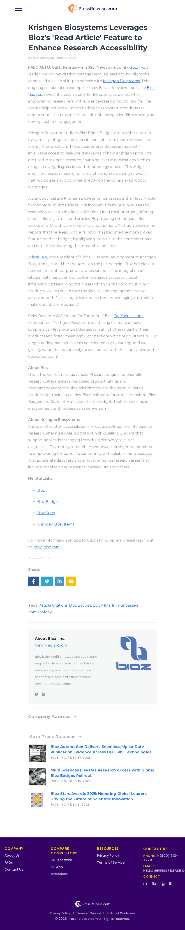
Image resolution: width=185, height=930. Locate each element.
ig (162, 883)
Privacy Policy (108, 855)
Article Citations (53, 605)
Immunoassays (125, 605)
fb (153, 883)
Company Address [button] (50, 716)
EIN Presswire (61, 860)
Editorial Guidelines (121, 913)
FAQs (9, 862)
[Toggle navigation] (18, 8)
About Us (12, 855)
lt (170, 883)
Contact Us (14, 869)
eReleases (59, 874)
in (145, 883)
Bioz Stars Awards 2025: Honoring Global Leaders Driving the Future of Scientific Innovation (99, 796)
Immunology (40, 612)
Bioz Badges (80, 605)
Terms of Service (111, 862)
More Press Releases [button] (52, 736)
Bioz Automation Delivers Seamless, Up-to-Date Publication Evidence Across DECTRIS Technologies (101, 749)
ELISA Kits (101, 605)
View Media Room (51, 645)
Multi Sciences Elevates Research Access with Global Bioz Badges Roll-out (102, 773)
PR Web (57, 867)
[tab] (92, 716)
